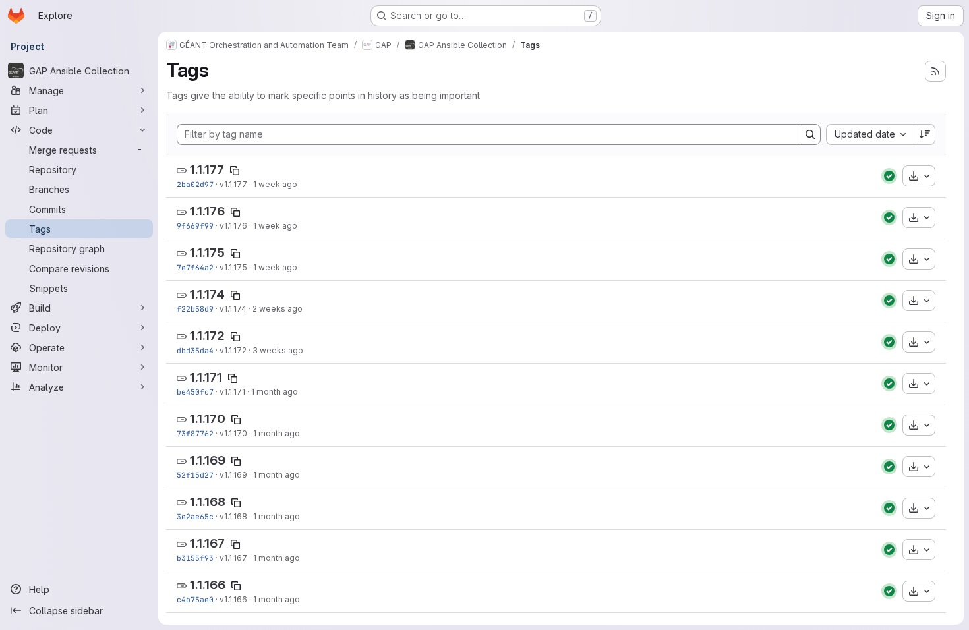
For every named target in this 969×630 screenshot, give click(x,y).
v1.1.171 (232, 392)
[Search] (810, 134)
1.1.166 (207, 584)
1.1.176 (207, 211)
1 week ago (275, 184)
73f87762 (195, 433)
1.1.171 (206, 377)
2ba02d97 (195, 184)
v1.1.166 (233, 599)
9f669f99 (195, 226)
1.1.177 (207, 169)
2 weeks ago (277, 309)
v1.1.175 (233, 267)
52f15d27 (195, 475)
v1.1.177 (233, 184)
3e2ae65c (195, 516)
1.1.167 (207, 543)
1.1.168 (207, 501)
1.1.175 (207, 252)
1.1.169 (207, 460)
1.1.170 (207, 418)
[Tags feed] (935, 71)
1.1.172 (207, 335)
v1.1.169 (233, 475)
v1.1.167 (233, 558)
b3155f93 (195, 558)
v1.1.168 (233, 516)
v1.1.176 (233, 226)
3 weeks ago (277, 350)
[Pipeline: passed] (889, 176)
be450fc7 (195, 392)
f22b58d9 (195, 309)
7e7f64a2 (195, 267)
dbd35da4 (195, 350)
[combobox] (870, 134)
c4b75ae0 (195, 599)
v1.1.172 (233, 350)
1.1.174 (207, 294)
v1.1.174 (233, 309)
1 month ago (274, 392)
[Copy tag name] (235, 171)
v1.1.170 (233, 433)
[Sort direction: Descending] (924, 134)
